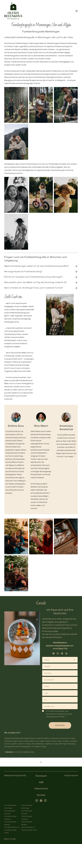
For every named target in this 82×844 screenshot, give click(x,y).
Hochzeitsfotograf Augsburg (10, 817)
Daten (52, 714)
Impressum (41, 776)
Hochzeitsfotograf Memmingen (10, 806)
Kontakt (41, 795)
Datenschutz (41, 789)
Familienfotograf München (9, 812)
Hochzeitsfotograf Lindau (10, 831)
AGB (41, 782)
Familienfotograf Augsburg (26, 817)
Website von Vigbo (10, 838)
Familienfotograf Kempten (26, 823)
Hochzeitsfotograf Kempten (10, 823)
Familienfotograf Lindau (29, 830)
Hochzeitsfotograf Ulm (11, 827)
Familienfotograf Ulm (28, 827)
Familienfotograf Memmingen (26, 806)
